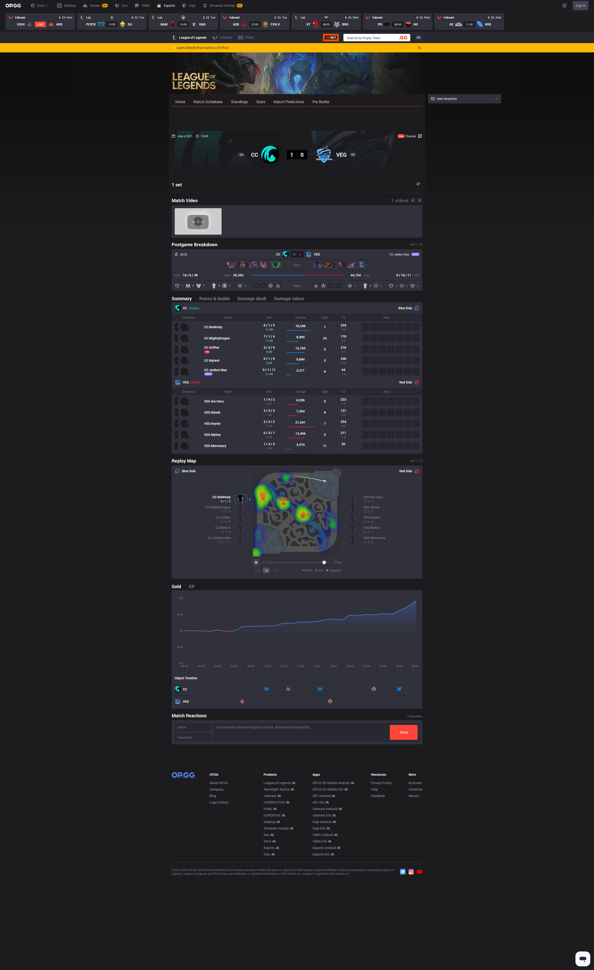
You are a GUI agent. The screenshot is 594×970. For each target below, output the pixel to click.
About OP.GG (219, 783)
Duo (266, 835)
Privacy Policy (381, 783)
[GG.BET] (331, 37)
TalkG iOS (320, 841)
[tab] (183, 298)
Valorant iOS (322, 815)
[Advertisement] (297, 118)
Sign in (580, 5)
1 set (177, 185)
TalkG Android (323, 835)
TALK (267, 841)
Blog (213, 796)
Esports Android (324, 848)
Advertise (415, 789)
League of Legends (277, 783)
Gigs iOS (319, 828)
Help (374, 789)
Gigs (267, 854)
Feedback (378, 796)
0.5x (257, 570)
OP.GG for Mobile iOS (328, 789)
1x (266, 570)
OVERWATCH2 (274, 802)
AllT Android (322, 796)
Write (404, 732)
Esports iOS (321, 854)
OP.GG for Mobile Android (331, 783)
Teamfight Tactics (277, 789)
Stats (41, 5)
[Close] (419, 48)
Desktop (269, 822)
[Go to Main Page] (13, 5)
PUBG (268, 809)
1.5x (275, 570)
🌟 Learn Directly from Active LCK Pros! (200, 48)
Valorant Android (325, 809)
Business (415, 783)
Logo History (219, 802)
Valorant (270, 796)
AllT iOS (318, 802)
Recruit (414, 796)
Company (216, 789)
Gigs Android (322, 822)
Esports (269, 848)
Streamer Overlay (276, 828)
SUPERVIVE (272, 815)
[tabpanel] (297, 378)
